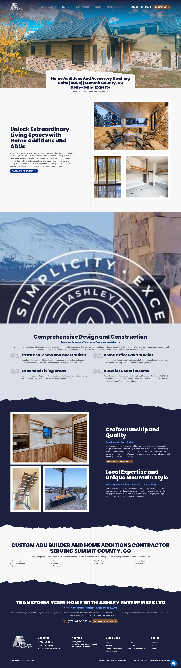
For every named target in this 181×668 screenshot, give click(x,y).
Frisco (55, 561)
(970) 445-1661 (141, 7)
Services (64, 7)
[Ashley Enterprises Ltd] (16, 6)
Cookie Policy (29, 660)
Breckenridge (17, 561)
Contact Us (160, 7)
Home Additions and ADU (136, 648)
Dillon (14, 566)
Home (40, 7)
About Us (109, 642)
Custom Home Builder (114, 648)
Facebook (155, 642)
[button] (173, 663)
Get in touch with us (103, 621)
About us (52, 7)
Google (154, 645)
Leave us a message (45, 645)
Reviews (110, 7)
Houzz (153, 649)
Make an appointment (22, 171)
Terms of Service (16, 660)
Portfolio (130, 642)
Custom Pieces (82, 7)
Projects (98, 7)
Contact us (131, 645)
